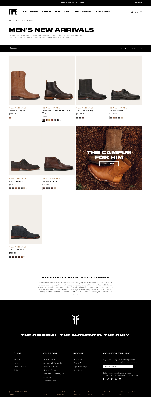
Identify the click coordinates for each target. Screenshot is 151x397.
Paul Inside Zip (85, 110)
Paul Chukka (49, 181)
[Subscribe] (135, 366)
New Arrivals (20, 366)
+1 (60, 120)
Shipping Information (53, 363)
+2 (57, 188)
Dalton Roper (17, 110)
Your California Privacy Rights (106, 393)
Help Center (49, 359)
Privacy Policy (90, 393)
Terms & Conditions (77, 393)
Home (11, 20)
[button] (29, 12)
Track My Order (50, 366)
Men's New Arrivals (24, 20)
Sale (16, 370)
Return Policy (49, 370)
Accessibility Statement (61, 393)
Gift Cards (78, 370)
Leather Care (49, 381)
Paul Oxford (116, 110)
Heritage (77, 359)
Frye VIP (138, 3)
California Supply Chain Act (128, 393)
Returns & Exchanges (53, 373)
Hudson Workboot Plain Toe (56, 112)
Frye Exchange (80, 366)
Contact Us (48, 377)
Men (16, 363)
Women (17, 359)
